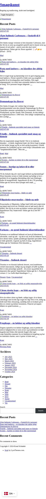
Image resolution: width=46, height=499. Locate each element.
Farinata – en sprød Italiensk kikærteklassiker (22, 230)
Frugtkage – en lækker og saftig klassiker (20, 323)
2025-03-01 (4, 286)
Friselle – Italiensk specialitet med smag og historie (19, 429)
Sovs (6, 397)
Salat (6, 394)
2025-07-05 (4, 31)
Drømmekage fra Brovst (11, 101)
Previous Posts (5, 347)
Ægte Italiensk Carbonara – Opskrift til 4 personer (18, 422)
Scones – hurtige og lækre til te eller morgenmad (18, 431)
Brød (2, 154)
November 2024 (11, 370)
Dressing (8, 388)
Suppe (7, 399)
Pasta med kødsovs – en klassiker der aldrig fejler (18, 424)
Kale (6, 450)
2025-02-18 (4, 319)
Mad (1, 55)
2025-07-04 (4, 129)
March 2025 (9, 361)
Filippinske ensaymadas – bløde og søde (19, 199)
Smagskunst (10, 4)
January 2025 (10, 365)
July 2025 (8, 357)
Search (2, 407)
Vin (6, 403)
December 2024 (11, 367)
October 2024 (10, 372)
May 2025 (8, 359)
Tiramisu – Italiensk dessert (13, 260)
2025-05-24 (4, 225)
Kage (2, 121)
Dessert (3, 277)
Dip (6, 386)
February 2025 (10, 363)
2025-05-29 (4, 195)
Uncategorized (5, 247)
